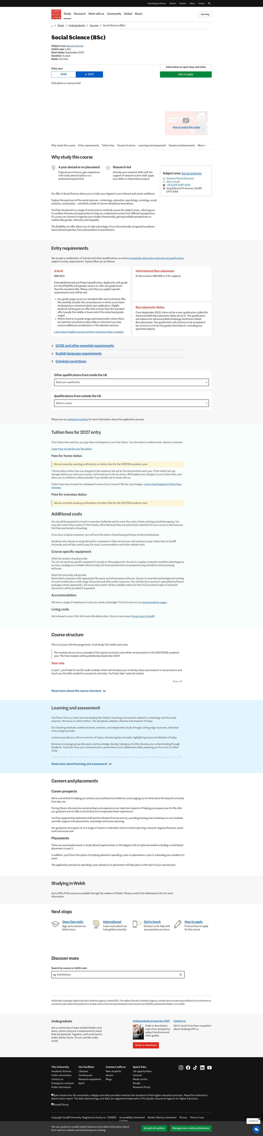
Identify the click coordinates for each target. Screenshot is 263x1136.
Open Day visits (72, 921)
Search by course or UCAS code (69, 968)
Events (201, 3)
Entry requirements (88, 145)
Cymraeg (205, 14)
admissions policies (78, 419)
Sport (81, 1083)
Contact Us (253, 1121)
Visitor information (61, 1075)
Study (67, 14)
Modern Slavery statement (162, 1117)
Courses (94, 25)
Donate (182, 3)
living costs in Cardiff (143, 616)
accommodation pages (154, 602)
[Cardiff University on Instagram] (181, 1067)
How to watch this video (186, 127)
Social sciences (75, 46)
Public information (61, 1087)
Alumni (172, 3)
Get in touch (173, 182)
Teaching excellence (157, 3)
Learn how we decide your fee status (71, 449)
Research (80, 14)
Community (114, 14)
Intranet (137, 1075)
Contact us (180, 1021)
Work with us (96, 14)
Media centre (140, 1079)
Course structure (126, 145)
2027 (91, 74)
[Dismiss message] (260, 1118)
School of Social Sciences (180, 178)
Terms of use (197, 1117)
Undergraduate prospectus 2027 (151, 1021)
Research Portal (141, 1087)
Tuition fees (108, 145)
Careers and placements (182, 145)
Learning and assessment (152, 145)
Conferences (85, 1075)
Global (128, 14)
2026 (64, 74)
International (112, 921)
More (200, 145)
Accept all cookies (154, 1128)
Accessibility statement (132, 1117)
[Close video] (203, 115)
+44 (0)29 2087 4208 (178, 185)
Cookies (123, 1121)
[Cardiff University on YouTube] (209, 1067)
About (138, 14)
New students (113, 1071)
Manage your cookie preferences (191, 1128)
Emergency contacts (62, 1083)
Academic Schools (61, 1071)
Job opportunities (142, 1071)
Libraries (83, 1071)
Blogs (109, 1079)
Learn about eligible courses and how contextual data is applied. (89, 332)
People (136, 1083)
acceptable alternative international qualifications (156, 258)
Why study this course (63, 145)
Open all (177, 681)
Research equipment (89, 1079)
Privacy (183, 1117)
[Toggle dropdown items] (207, 382)
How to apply (185, 74)
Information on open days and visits (186, 67)
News (192, 3)
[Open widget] (256, 1129)
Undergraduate (77, 25)
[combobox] (131, 382)
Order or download (146, 1045)
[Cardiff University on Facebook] (188, 1067)
